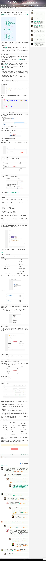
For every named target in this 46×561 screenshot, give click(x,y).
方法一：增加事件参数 (7, 19)
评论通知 (22, 463)
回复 (13, 471)
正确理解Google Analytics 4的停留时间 (7, 454)
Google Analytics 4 (4, 5)
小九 (5, 550)
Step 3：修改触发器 (8, 24)
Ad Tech (32, 5)
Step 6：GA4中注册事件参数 (9, 37)
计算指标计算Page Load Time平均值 (12, 192)
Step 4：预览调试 (8, 25)
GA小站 (9, 527)
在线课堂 (36, 5)
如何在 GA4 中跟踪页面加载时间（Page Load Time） (14, 12)
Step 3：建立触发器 (8, 34)
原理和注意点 (7, 21)
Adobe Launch (19, 5)
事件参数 (6, 47)
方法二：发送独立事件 (7, 29)
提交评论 (26, 463)
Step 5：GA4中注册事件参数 (9, 26)
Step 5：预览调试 (8, 36)
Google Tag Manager (12, 5)
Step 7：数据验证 (8, 38)
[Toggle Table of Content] (14, 18)
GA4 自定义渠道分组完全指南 (23, 454)
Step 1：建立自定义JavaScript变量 (10, 22)
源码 (2, 252)
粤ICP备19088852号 (26, 559)
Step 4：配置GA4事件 (8, 35)
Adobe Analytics (26, 5)
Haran (8, 475)
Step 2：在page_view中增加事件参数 (10, 23)
